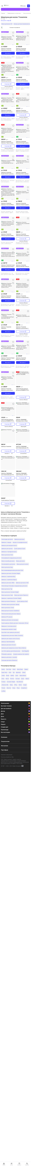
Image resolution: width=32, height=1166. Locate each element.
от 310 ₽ (19, 139)
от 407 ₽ (4, 263)
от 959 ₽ (19, 46)
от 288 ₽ (4, 387)
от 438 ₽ (4, 46)
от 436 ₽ (19, 77)
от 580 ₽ (19, 201)
